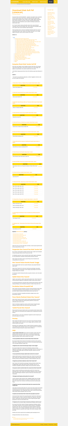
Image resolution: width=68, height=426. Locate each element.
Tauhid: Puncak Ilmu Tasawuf (20, 59)
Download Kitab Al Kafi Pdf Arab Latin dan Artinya (51, 13)
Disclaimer (46, 424)
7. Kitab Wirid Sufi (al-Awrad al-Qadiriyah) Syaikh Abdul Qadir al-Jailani (27, 45)
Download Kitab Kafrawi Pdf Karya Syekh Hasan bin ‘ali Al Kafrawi (23, 418)
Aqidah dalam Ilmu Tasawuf (19, 56)
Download (35, 87)
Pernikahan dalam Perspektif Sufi (20, 57)
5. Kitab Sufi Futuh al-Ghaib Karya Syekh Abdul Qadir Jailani (25, 43)
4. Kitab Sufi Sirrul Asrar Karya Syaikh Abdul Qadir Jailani (25, 42)
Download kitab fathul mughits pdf (19, 237)
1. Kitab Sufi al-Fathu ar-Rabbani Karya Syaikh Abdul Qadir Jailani (26, 39)
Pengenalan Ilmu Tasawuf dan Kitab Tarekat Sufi (23, 53)
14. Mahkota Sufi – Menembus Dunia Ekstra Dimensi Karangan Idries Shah (28, 52)
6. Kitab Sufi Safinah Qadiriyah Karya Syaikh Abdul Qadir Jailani (26, 44)
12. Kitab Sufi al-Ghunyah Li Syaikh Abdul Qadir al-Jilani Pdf (25, 50)
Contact (55, 424)
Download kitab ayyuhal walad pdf (19, 235)
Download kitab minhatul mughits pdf (20, 238)
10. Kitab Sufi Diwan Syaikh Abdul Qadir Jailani (23, 48)
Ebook (50, 1)
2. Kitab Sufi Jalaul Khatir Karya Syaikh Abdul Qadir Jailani (25, 40)
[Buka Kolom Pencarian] (55, 1)
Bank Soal (35, 1)
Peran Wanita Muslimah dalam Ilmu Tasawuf (22, 58)
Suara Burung (26, 1)
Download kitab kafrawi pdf (18, 236)
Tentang (42, 424)
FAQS (16, 61)
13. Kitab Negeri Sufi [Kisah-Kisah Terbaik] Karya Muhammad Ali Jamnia (27, 51)
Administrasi (43, 1)
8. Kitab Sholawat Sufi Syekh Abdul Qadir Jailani (23, 46)
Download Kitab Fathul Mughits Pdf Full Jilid (20, 419)
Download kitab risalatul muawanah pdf (20, 242)
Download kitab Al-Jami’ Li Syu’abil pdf (20, 243)
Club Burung (15, 1)
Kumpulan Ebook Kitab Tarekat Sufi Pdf (22, 38)
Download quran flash (17, 239)
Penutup (16, 60)
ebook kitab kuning (20, 231)
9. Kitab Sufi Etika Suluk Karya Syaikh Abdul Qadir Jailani (25, 47)
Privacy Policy (51, 424)
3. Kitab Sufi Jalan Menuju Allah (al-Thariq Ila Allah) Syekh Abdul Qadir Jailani (28, 41)
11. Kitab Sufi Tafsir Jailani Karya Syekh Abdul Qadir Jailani (25, 49)
